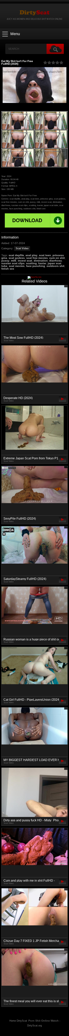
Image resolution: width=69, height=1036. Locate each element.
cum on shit (57, 257)
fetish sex (7, 268)
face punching (35, 265)
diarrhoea (55, 260)
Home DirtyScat (18, 1020)
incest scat (25, 260)
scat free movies (37, 257)
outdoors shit (55, 265)
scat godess (17, 257)
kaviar (42, 263)
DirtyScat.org (34, 1025)
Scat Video (22, 248)
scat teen (45, 255)
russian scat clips (13, 263)
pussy (5, 260)
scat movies (17, 265)
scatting (31, 263)
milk (13, 260)
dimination (41, 260)
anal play (31, 255)
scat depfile (16, 255)
